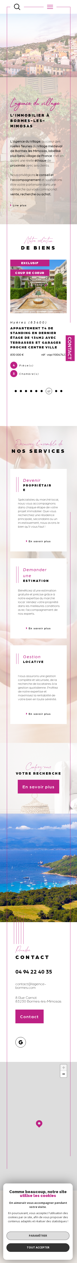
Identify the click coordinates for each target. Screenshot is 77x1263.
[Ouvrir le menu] (50, 7)
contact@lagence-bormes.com (30, 985)
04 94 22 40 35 (33, 971)
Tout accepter (38, 1247)
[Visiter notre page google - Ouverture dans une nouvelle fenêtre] (20, 1042)
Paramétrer (38, 1235)
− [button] (63, 1074)
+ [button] (63, 1067)
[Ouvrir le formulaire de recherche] (17, 6)
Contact (70, 348)
